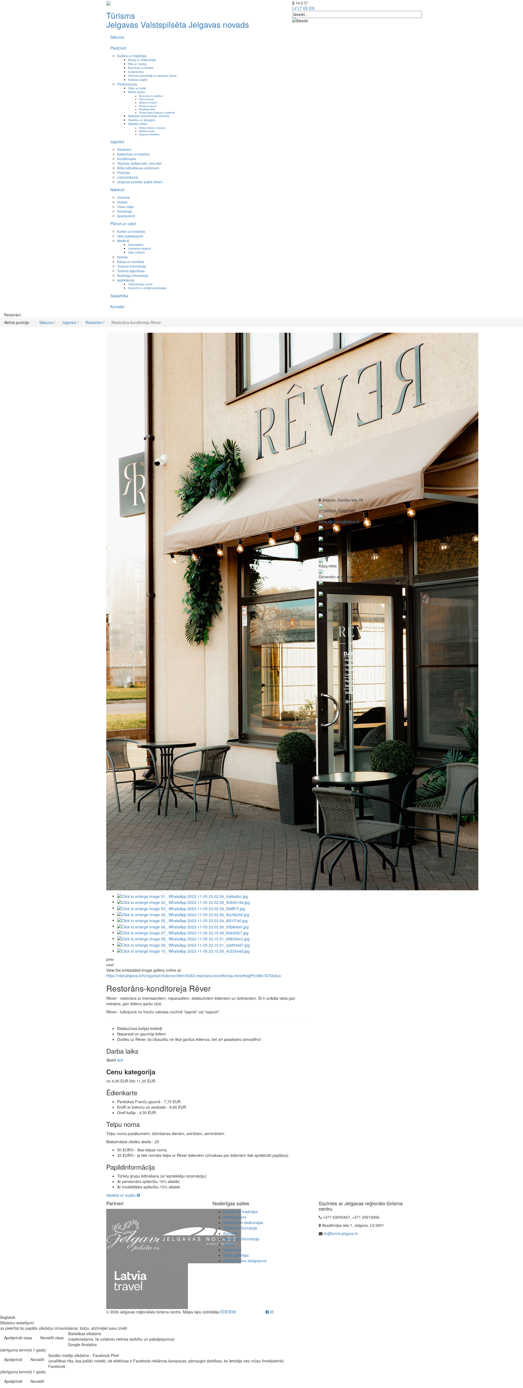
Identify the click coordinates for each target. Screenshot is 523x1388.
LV (294, 8)
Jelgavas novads (218, 24)
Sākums (117, 37)
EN (311, 8)
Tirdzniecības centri (140, 284)
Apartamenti (126, 215)
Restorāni (124, 149)
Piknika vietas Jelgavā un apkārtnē (157, 112)
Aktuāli (229, 1244)
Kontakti (117, 306)
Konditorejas (126, 158)
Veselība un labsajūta (141, 120)
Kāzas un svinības (130, 261)
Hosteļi (122, 202)
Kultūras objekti (137, 80)
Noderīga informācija (132, 275)
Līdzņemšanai (127, 177)
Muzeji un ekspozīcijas (142, 60)
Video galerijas (236, 1255)
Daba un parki (137, 88)
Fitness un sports (147, 106)
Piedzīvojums (127, 84)
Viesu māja (125, 206)
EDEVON (228, 1311)
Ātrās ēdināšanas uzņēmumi (138, 168)
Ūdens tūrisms (146, 99)
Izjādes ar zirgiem (148, 102)
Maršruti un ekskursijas (243, 1222)
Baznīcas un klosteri (140, 68)
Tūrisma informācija (131, 266)
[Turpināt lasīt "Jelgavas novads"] (200, 1235)
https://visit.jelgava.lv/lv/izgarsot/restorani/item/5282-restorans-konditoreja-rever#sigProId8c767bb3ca (193, 975)
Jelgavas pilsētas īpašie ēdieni (140, 181)
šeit (120, 1060)
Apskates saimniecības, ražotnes (148, 116)
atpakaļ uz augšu (121, 1195)
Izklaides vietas (137, 124)
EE (305, 8)
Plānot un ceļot (123, 223)
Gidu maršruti (136, 252)
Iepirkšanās (125, 280)
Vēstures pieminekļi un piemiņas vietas (152, 76)
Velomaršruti (135, 245)
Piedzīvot (118, 48)
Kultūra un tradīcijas (132, 55)
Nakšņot (117, 189)
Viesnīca (123, 197)
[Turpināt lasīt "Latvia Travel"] (147, 1285)
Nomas (122, 257)
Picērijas (123, 172)
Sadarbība (119, 295)
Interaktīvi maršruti (139, 248)
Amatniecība (136, 72)
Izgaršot (117, 141)
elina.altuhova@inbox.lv (339, 521)
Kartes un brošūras (131, 231)
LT (300, 8)
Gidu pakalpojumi (130, 236)
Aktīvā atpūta (136, 92)
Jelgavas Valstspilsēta (146, 24)
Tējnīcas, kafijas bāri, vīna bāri (139, 163)
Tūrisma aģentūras (131, 270)
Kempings (124, 211)
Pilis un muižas (137, 64)
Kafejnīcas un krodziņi (133, 154)
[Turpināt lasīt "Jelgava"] (147, 1235)
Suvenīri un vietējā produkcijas (147, 288)
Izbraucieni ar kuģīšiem (151, 95)
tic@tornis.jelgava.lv (341, 1233)
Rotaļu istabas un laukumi (152, 127)
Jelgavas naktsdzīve (149, 134)
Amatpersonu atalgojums (244, 1260)
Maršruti (123, 240)
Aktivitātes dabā (147, 109)
